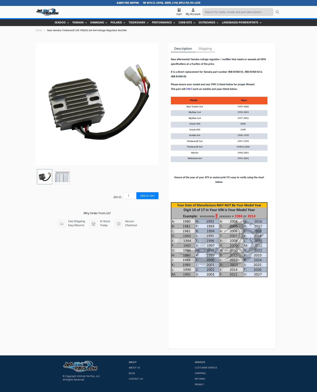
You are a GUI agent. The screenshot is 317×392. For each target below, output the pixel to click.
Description (183, 48)
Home (39, 30)
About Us (134, 367)
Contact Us (136, 378)
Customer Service (206, 367)
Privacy (199, 384)
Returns (200, 378)
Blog (132, 373)
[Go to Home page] (47, 12)
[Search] (277, 12)
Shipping (205, 48)
